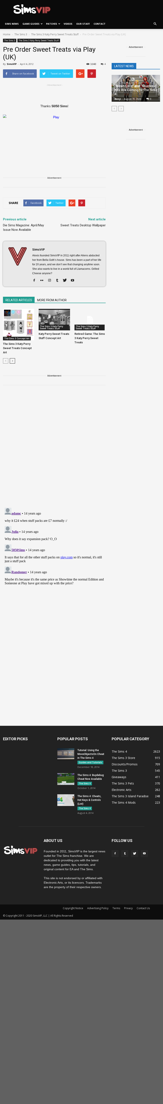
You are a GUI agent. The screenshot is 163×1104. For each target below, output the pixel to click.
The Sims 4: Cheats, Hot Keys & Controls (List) (89, 800)
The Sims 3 (9, 40)
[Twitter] (66, 280)
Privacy (128, 908)
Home (6, 34)
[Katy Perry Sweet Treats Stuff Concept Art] (54, 319)
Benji (118, 98)
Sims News (12, 23)
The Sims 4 (85, 783)
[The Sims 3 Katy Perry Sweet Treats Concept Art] (18, 324)
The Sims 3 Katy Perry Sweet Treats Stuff (39, 40)
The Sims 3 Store (123, 758)
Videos (68, 23)
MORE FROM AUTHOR (52, 300)
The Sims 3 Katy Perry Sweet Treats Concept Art (17, 348)
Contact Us (143, 908)
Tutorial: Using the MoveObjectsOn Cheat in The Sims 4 (90, 754)
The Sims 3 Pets (123, 783)
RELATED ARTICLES (19, 300)
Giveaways (119, 777)
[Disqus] (54, 449)
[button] (155, 24)
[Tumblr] (58, 280)
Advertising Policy (97, 908)
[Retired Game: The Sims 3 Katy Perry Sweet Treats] (90, 319)
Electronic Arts (121, 790)
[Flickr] (43, 280)
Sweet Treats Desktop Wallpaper (83, 225)
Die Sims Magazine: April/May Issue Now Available (23, 227)
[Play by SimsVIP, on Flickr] (54, 134)
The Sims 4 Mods (124, 802)
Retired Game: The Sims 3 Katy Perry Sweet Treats (89, 338)
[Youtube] (73, 280)
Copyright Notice (73, 908)
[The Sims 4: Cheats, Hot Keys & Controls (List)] (65, 800)
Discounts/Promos (125, 764)
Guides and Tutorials (90, 762)
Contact (99, 23)
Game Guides (30, 23)
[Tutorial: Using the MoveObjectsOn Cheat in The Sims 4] (65, 754)
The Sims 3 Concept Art (17, 338)
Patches (51, 23)
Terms (116, 908)
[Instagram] (51, 280)
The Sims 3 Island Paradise (130, 796)
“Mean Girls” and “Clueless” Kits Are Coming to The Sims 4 (136, 90)
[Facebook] (35, 280)
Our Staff (83, 23)
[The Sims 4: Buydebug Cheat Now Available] (65, 779)
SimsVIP (12, 64)
